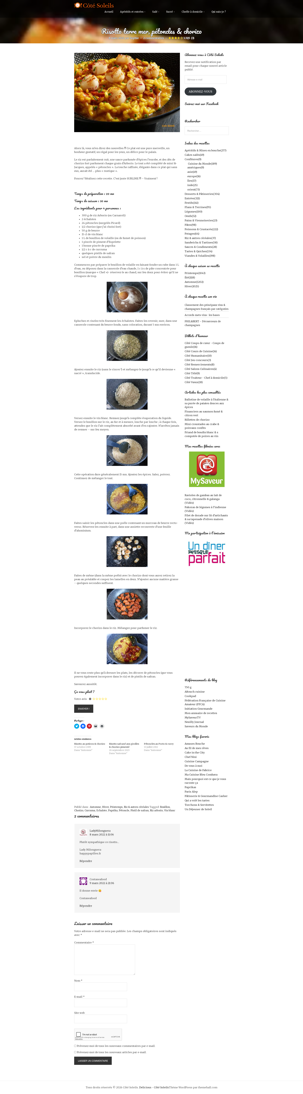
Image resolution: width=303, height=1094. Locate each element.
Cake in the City (195, 752)
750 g (188, 687)
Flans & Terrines (198, 207)
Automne (95, 806)
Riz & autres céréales (136, 806)
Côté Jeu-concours (198, 360)
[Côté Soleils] (94, 6)
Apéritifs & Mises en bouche (205, 150)
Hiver (105, 806)
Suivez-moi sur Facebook (202, 103)
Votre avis (80, 698)
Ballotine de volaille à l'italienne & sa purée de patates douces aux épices (206, 403)
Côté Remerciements (199, 364)
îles (191, 180)
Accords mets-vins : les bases (202, 315)
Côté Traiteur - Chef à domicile (206, 377)
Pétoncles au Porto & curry (159, 743)
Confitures (193, 159)
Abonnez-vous (200, 91)
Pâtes (190, 224)
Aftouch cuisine (195, 691)
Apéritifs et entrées (131, 11)
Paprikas (190, 787)
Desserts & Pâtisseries (202, 193)
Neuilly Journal (194, 721)
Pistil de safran (140, 810)
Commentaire (84, 942)
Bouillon (165, 806)
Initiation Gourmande (198, 708)
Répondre (86, 861)
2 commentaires (153, 38)
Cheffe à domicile (192, 11)
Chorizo (78, 810)
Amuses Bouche (195, 743)
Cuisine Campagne (197, 761)
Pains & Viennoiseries (201, 220)
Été (190, 277)
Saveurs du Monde (196, 726)
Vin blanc (169, 810)
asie (192, 171)
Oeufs (190, 216)
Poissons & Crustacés (201, 229)
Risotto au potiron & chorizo (89, 743)
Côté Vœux (194, 382)
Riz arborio (156, 810)
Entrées (192, 198)
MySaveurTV (193, 717)
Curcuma (90, 810)
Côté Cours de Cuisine (201, 351)
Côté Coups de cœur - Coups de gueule (204, 344)
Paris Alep (191, 791)
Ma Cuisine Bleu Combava (201, 774)
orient (193, 189)
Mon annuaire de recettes (201, 713)
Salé (154, 11)
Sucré (169, 11)
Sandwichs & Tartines (201, 242)
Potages (192, 233)
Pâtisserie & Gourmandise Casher (206, 796)
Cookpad (190, 696)
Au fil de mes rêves (197, 748)
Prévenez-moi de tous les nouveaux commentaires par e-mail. (116, 1045)
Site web (79, 1012)
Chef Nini (191, 757)
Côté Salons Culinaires (201, 369)
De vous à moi (193, 765)
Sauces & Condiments (201, 246)
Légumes (193, 211)
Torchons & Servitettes (199, 804)
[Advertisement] (127, 782)
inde (192, 185)
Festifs (192, 202)
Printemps (116, 806)
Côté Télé (192, 373)
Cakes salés (194, 154)
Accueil (108, 11)
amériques (195, 167)
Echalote (101, 810)
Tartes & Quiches (198, 251)
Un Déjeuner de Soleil (198, 809)
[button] (127, 92)
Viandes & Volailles (200, 255)
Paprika (113, 810)
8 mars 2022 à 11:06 (102, 834)
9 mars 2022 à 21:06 (102, 883)
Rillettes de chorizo (197, 419)
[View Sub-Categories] (186, 163)
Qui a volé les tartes (197, 800)
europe (194, 176)
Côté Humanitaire (198, 355)
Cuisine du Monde (202, 163)
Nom (78, 980)
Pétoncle (124, 810)
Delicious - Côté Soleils (154, 1087)
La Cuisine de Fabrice (198, 770)
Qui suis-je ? (218, 11)
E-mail (79, 996)
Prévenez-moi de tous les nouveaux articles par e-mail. (111, 1052)
